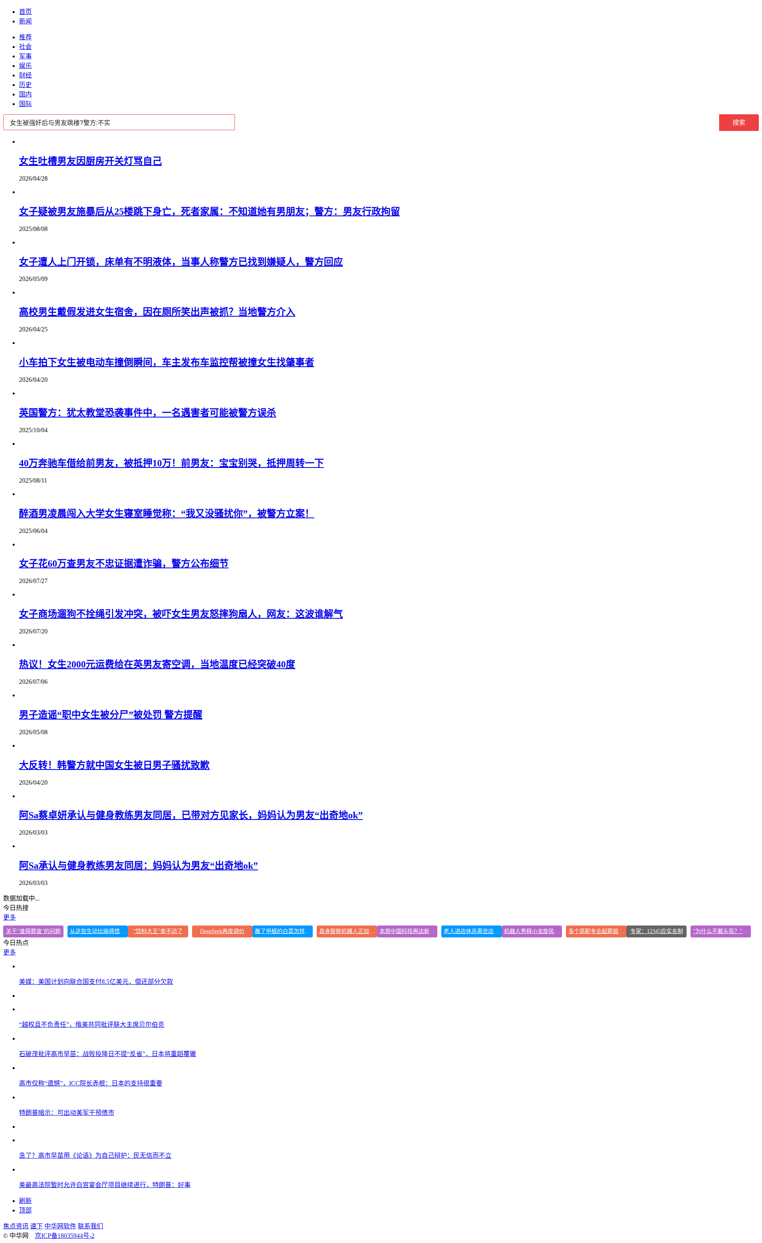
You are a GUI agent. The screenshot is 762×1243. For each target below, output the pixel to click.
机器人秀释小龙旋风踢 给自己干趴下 (533, 931)
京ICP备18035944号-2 (64, 1235)
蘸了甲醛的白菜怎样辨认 (284, 931)
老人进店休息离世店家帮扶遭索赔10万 (473, 931)
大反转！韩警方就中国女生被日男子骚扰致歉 (114, 765)
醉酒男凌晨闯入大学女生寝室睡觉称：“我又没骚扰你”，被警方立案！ (166, 513)
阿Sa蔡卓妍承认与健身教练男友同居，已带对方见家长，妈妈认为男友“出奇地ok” (191, 815)
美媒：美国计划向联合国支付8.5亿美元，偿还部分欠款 (96, 981)
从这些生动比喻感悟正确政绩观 (99, 931)
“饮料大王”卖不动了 (158, 931)
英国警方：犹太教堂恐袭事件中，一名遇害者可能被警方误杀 (147, 413)
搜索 (739, 122)
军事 (25, 56)
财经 (25, 75)
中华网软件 (60, 1226)
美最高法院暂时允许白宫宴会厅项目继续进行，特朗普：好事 (104, 1184)
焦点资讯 (16, 1226)
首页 (25, 11)
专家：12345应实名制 (656, 931)
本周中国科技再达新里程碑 (408, 931)
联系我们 (90, 1226)
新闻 (25, 21)
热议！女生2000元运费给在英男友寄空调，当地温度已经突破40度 (157, 664)
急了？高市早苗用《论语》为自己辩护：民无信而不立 (95, 1155)
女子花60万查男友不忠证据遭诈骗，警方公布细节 (124, 563)
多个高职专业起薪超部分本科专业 (597, 931)
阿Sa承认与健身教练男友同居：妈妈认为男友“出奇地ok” (138, 865)
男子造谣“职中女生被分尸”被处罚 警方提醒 (110, 715)
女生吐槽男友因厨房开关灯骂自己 (90, 161)
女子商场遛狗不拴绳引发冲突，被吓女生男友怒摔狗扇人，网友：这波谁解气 (181, 614)
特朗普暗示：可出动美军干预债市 (66, 1112)
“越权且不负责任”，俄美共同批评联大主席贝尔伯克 (91, 1024)
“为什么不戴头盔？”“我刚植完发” (722, 931)
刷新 (25, 1200)
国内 (25, 94)
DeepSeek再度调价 (222, 931)
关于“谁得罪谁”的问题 (33, 931)
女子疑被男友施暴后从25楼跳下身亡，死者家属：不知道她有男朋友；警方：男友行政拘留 (209, 211)
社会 (25, 46)
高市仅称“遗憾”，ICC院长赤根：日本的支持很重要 (90, 1083)
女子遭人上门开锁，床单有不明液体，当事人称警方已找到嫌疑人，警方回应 (181, 262)
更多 (9, 917)
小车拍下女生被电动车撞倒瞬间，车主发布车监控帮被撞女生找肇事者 (166, 362)
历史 (25, 84)
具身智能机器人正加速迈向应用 (348, 931)
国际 (25, 103)
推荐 (25, 37)
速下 (36, 1226)
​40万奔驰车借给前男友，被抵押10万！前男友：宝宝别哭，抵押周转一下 (171, 463)
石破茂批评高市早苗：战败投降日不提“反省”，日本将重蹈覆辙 (107, 1054)
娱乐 (25, 65)
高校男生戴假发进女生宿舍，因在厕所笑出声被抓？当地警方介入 (157, 312)
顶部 (25, 1210)
